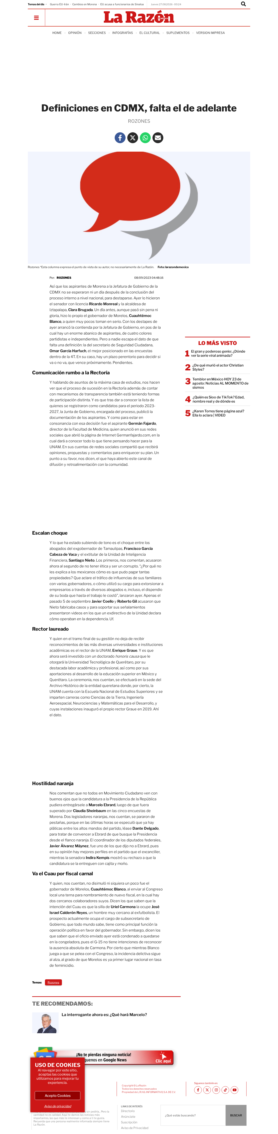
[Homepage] (139, 17)
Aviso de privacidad (57, 1106)
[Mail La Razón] (157, 137)
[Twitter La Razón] (132, 137)
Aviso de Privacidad (134, 1128)
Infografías (122, 33)
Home (57, 33)
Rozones (64, 277)
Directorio (128, 1111)
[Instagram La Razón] (216, 1090)
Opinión (75, 33)
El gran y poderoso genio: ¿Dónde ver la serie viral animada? (218, 353)
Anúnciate (128, 1116)
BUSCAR (236, 1115)
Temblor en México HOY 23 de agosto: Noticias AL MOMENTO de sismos (220, 383)
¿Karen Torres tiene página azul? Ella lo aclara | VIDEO (218, 413)
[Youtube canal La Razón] (234, 1090)
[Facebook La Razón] (120, 137)
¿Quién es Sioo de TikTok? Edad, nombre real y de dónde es (219, 399)
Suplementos (178, 33)
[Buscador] (243, 4)
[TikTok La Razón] (225, 1090)
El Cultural (149, 33)
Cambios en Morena (84, 4)
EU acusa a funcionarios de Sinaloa (122, 4)
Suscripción (129, 1122)
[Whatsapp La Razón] (145, 137)
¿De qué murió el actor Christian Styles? (217, 367)
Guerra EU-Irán (59, 4)
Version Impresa (210, 33)
